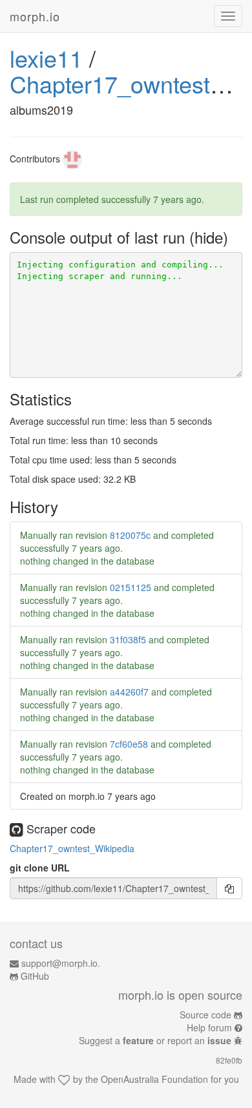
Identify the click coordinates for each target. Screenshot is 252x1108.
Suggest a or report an (155, 1040)
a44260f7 (129, 691)
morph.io (35, 16)
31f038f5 (128, 639)
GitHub (35, 975)
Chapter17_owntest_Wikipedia (72, 848)
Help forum (209, 1027)
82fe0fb (229, 1060)
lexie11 (46, 57)
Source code (205, 1014)
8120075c (130, 535)
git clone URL (40, 867)
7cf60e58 (129, 743)
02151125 (130, 587)
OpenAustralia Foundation (154, 1079)
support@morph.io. (60, 963)
